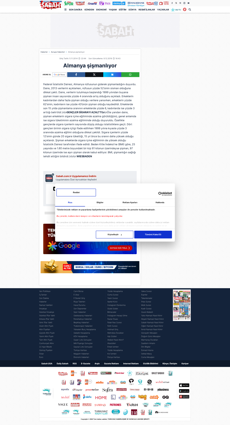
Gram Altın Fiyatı (46, 326)
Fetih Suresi (112, 326)
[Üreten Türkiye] (136, 3)
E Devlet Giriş (79, 298)
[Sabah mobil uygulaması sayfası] (49, 177)
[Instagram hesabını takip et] (184, 3)
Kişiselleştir (113, 234)
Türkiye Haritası (80, 350)
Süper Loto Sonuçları (83, 340)
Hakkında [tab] (160, 202)
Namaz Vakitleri (46, 305)
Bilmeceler (111, 312)
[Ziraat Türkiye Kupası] (184, 9)
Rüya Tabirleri (79, 301)
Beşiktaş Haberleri (81, 322)
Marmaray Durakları (149, 340)
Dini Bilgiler (146, 347)
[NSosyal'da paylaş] (112, 74)
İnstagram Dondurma (116, 305)
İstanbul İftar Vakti (47, 315)
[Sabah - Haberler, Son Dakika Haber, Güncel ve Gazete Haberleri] (50, 4)
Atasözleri (111, 343)
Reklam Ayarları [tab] (130, 202)
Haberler (44, 52)
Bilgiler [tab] (100, 202)
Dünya (132, 9)
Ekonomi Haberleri (81, 357)
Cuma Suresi (112, 295)
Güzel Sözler (112, 308)
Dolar (41, 354)
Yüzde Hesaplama (115, 291)
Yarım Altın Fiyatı (46, 336)
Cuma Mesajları (147, 357)
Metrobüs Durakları (115, 333)
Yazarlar (163, 9)
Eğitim (122, 9)
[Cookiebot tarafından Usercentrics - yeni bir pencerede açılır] (160, 194)
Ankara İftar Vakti (46, 319)
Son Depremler (80, 308)
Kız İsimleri (111, 354)
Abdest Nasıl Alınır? (115, 340)
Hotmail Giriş (112, 329)
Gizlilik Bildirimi (150, 363)
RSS (75, 363)
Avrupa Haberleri (58, 52)
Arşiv (97, 363)
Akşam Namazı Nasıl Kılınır (152, 319)
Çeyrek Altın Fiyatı (47, 333)
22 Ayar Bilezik (45, 347)
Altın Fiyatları (44, 329)
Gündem (89, 9)
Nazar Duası (112, 319)
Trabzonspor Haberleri (83, 326)
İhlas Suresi (146, 301)
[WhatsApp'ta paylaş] (130, 74)
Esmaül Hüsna (147, 350)
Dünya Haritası (113, 357)
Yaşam (113, 9)
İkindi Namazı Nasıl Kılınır (152, 329)
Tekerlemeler (146, 298)
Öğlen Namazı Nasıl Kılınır (152, 326)
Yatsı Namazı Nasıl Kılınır (151, 315)
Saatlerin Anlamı (148, 343)
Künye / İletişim (170, 363)
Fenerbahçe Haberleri (83, 319)
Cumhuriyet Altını (46, 343)
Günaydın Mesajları (149, 333)
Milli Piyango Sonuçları (83, 343)
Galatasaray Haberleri (83, 315)
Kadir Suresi (146, 308)
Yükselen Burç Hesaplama (85, 329)
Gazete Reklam (111, 363)
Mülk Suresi (146, 305)
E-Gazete (85, 363)
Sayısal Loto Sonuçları (83, 347)
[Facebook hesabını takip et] (172, 3)
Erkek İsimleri (113, 347)
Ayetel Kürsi (112, 301)
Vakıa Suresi (146, 291)
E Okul (76, 295)
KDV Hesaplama (80, 336)
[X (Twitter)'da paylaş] (94, 74)
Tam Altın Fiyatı (45, 340)
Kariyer (185, 363)
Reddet (76, 192)
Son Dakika (75, 9)
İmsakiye (43, 308)
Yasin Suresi (112, 298)
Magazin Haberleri (81, 354)
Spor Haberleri (80, 312)
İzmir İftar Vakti (45, 322)
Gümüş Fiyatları (45, 350)
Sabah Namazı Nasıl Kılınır (152, 322)
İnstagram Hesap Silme (117, 315)
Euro (41, 357)
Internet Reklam (131, 363)
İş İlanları (43, 295)
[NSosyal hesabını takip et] (180, 3)
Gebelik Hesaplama (82, 333)
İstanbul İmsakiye (46, 312)
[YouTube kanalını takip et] (188, 3)
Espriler (144, 295)
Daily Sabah (62, 363)
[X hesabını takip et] (176, 3)
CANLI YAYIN (166, 3)
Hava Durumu (79, 305)
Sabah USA (46, 363)
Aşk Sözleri (112, 336)
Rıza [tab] (70, 202)
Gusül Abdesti (147, 312)
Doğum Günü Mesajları (151, 336)
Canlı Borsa (78, 291)
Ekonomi (101, 9)
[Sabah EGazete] (182, 324)
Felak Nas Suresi (114, 322)
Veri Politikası (44, 291)
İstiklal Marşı (146, 354)
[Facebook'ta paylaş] (76, 74)
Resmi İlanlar (147, 9)
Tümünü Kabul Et (153, 234)
